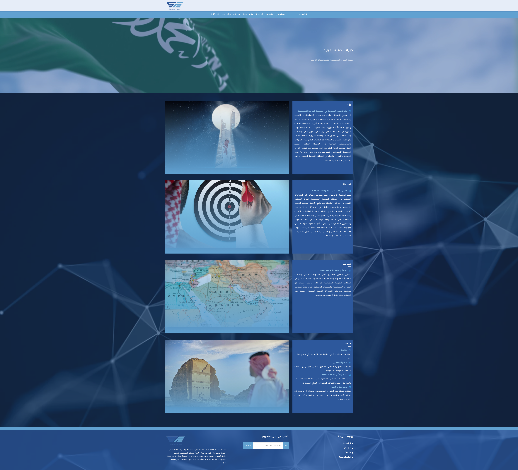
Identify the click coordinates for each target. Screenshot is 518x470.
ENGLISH (215, 14)
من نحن (281, 14)
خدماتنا (347, 453)
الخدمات (269, 14)
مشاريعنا (226, 14)
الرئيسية (303, 14)
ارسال (248, 446)
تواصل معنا (248, 14)
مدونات (236, 14)
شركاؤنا (259, 14)
